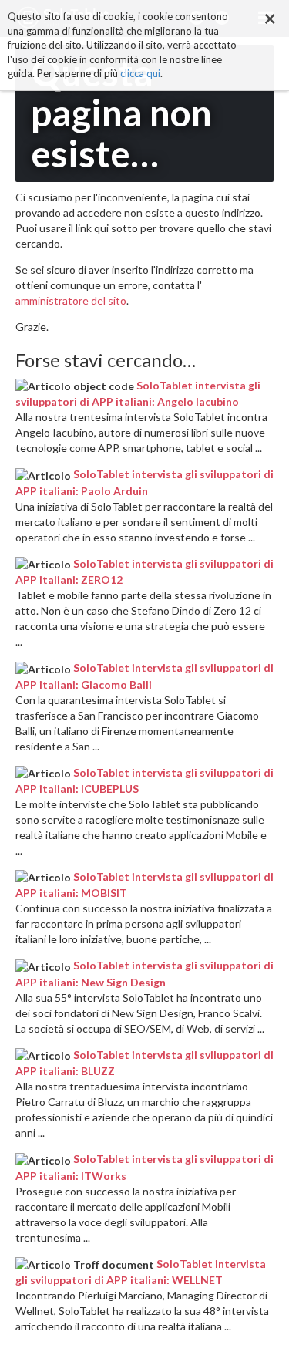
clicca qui (140, 73)
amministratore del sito (70, 300)
